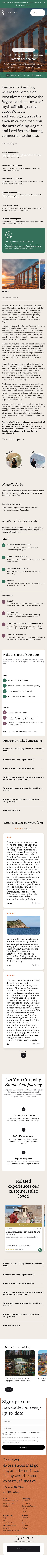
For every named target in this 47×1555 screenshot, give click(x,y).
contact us (32, 731)
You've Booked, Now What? (12, 1531)
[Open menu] (41, 13)
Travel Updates (8, 1523)
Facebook (25, 1518)
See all (9, 1390)
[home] (11, 15)
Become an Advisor (9, 1525)
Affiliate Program (8, 1503)
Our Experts (26, 1503)
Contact (6, 1528)
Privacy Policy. (38, 1437)
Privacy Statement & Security (23, 1541)
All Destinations (17, 50)
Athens (31, 50)
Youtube (25, 1528)
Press (24, 1511)
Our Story (25, 1501)
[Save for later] (39, 1207)
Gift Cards (6, 1506)
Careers (24, 1508)
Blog (4, 1518)
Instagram (25, 1523)
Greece (26, 50)
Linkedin (25, 1525)
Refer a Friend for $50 (10, 1501)
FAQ (4, 1520)
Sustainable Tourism (29, 1506)
